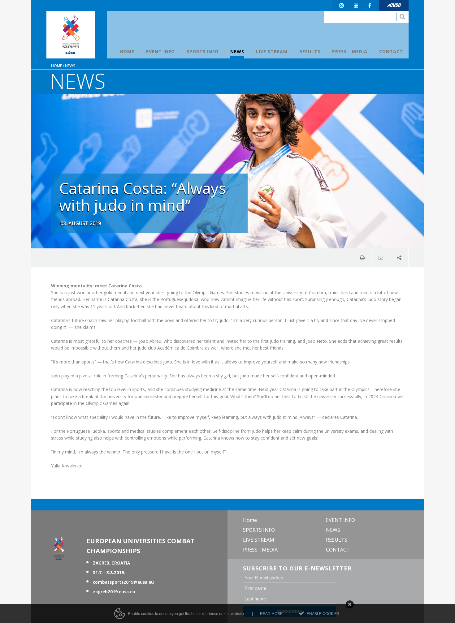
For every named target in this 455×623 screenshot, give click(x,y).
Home (56, 65)
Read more (271, 614)
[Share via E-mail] (380, 257)
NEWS (70, 65)
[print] (362, 257)
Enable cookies (323, 614)
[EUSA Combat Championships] (70, 34)
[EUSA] (394, 5)
